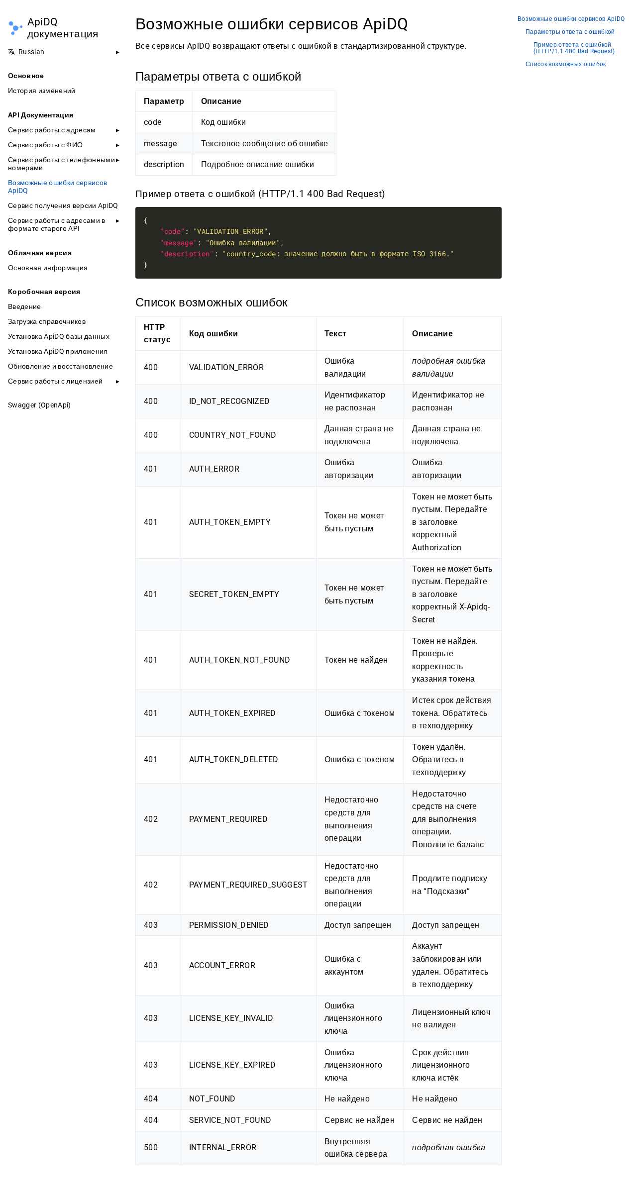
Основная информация (48, 268)
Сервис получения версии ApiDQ (63, 205)
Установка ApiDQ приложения (58, 351)
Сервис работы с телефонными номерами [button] (61, 164)
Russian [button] (31, 52)
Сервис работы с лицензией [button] (55, 381)
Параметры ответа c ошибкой (570, 32)
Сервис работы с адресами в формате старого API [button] (57, 224)
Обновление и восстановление (60, 366)
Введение (24, 306)
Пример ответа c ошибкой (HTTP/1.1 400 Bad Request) (574, 48)
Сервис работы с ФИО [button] (45, 145)
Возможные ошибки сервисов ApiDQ (57, 187)
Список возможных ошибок (566, 64)
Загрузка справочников (47, 321)
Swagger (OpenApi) (39, 405)
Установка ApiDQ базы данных (58, 336)
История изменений (42, 91)
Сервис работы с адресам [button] (52, 130)
